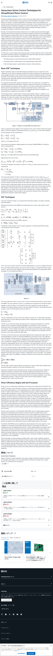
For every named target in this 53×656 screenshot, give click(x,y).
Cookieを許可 (31, 653)
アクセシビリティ (5, 627)
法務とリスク (4, 622)
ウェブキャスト (17, 537)
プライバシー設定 (5, 638)
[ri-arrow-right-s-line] (50, 552)
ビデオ (11, 537)
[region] (26, 649)
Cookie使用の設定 (21, 653)
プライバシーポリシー (6, 633)
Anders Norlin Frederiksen (10, 16)
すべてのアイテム (5, 537)
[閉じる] (50, 645)
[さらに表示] (5, 463)
